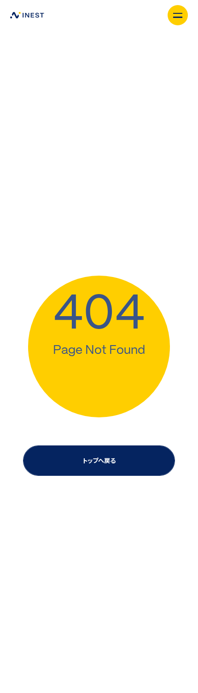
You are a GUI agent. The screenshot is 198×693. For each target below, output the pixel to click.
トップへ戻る (99, 460)
